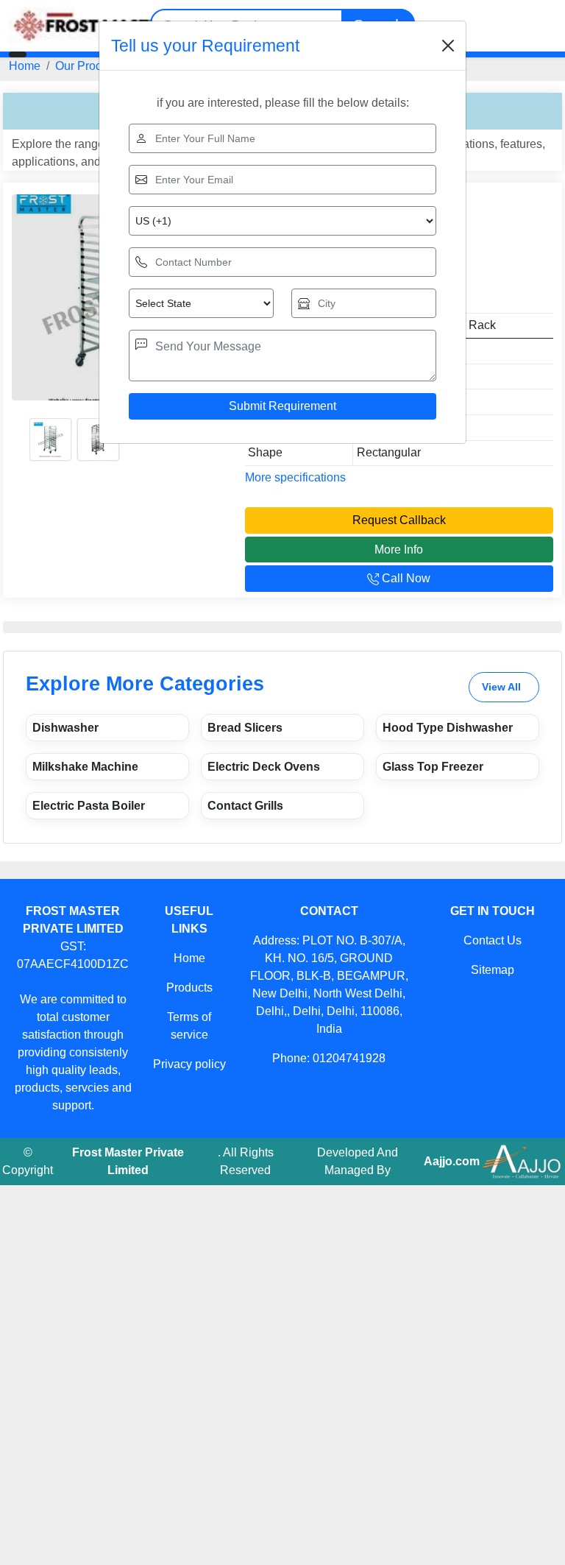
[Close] (448, 45)
